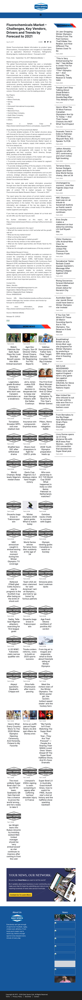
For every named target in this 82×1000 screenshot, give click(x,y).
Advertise (28, 996)
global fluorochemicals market (21, 64)
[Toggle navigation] (41, 15)
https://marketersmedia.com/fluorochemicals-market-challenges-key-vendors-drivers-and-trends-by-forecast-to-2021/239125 (29, 300)
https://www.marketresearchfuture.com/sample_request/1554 (28, 126)
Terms (8, 996)
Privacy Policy (17, 996)
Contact (36, 996)
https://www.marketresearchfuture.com (20, 309)
